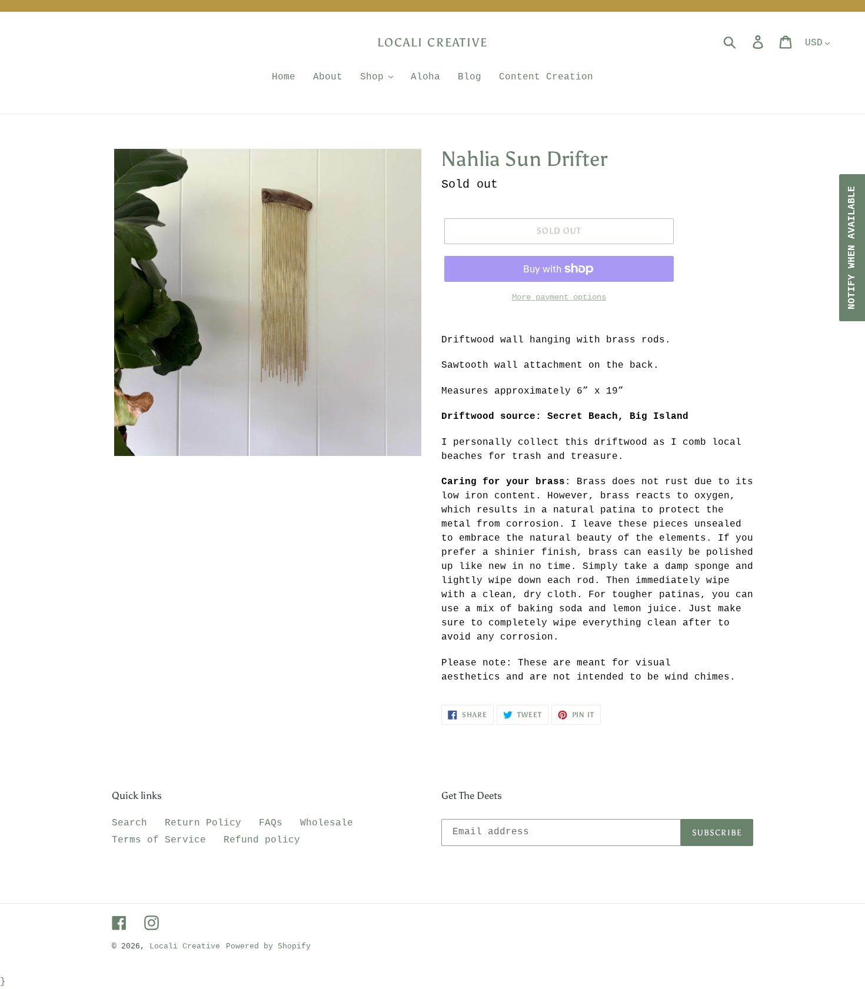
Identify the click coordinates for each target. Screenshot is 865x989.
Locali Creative (432, 42)
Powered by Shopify (268, 946)
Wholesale (326, 823)
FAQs (270, 823)
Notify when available (852, 247)
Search (129, 823)
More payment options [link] (559, 297)
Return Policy (203, 823)
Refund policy (262, 840)
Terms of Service (159, 840)
